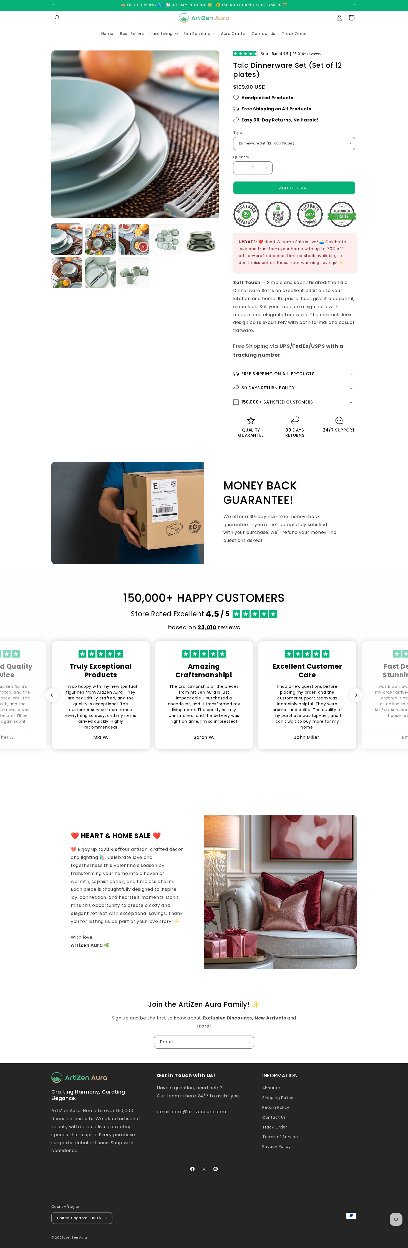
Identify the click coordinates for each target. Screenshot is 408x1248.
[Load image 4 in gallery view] (167, 239)
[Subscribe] (247, 1042)
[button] (57, 18)
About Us (271, 1088)
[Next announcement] (355, 5)
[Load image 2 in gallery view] (100, 239)
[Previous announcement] (53, 5)
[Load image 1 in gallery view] (66, 239)
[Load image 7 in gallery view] (100, 272)
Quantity (241, 157)
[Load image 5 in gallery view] (201, 239)
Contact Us (274, 1117)
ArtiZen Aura (76, 1237)
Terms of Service (280, 1137)
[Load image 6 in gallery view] (66, 272)
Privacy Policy (276, 1146)
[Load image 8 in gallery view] (134, 272)
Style (237, 132)
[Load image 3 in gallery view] (134, 239)
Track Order (274, 1127)
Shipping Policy (277, 1097)
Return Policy (275, 1107)
